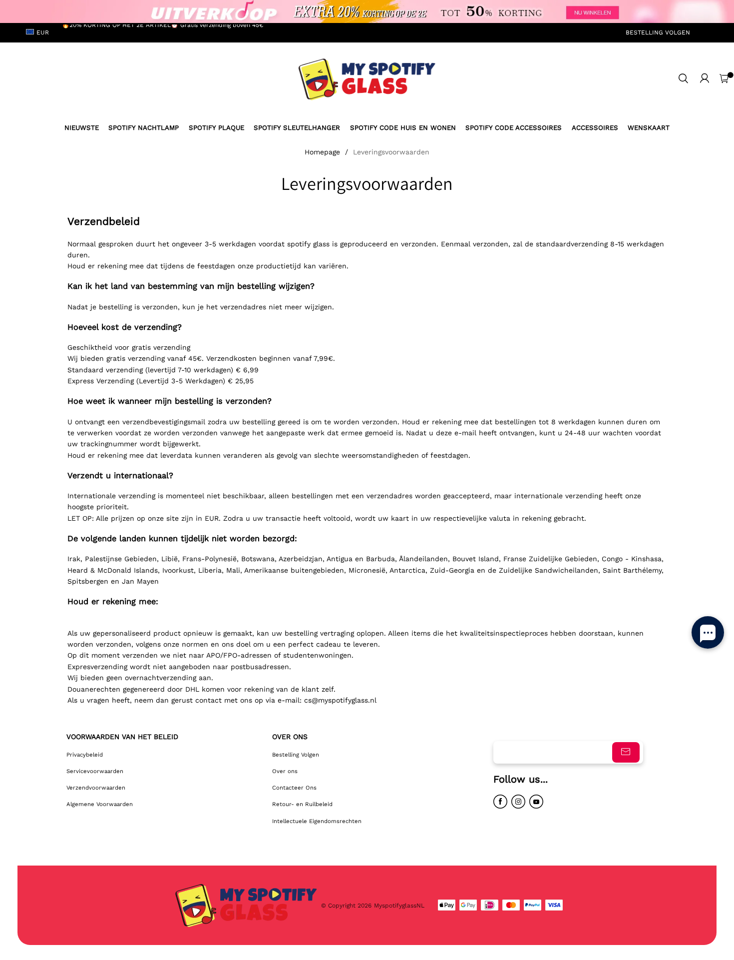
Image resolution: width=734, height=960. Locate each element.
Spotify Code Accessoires (513, 127)
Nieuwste (81, 127)
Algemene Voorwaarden (99, 804)
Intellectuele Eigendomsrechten (317, 821)
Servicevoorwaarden (94, 771)
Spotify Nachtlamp (143, 127)
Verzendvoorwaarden (95, 787)
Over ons (285, 771)
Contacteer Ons (294, 787)
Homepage (322, 152)
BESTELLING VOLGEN (658, 32)
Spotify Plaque (216, 127)
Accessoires (595, 127)
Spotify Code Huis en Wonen (403, 127)
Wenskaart (649, 127)
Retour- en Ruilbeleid (302, 804)
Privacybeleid (84, 754)
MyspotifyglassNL (400, 905)
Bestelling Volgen (295, 754)
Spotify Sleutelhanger (297, 127)
